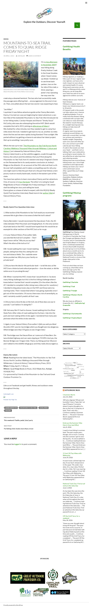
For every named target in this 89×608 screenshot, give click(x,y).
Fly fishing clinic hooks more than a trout (18, 427)
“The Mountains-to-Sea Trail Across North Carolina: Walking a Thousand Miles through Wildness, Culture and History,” (30, 148)
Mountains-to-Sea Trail (28, 407)
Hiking (6, 39)
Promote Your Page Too (10, 399)
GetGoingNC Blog (72, 390)
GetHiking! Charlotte (70, 282)
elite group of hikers (40, 126)
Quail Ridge (44, 407)
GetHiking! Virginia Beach (72, 318)
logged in (17, 444)
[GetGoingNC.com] (4, 396)
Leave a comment (34, 56)
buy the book (24, 182)
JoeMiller (21, 56)
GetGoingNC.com (8, 394)
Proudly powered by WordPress (13, 605)
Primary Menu (86, 3)
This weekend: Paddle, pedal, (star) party (18, 419)
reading (8, 410)
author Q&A (48, 193)
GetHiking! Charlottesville (72, 314)
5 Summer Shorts (69, 395)
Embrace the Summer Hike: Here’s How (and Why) (72, 424)
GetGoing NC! (44, 14)
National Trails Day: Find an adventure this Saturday (74, 485)
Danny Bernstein (11, 407)
